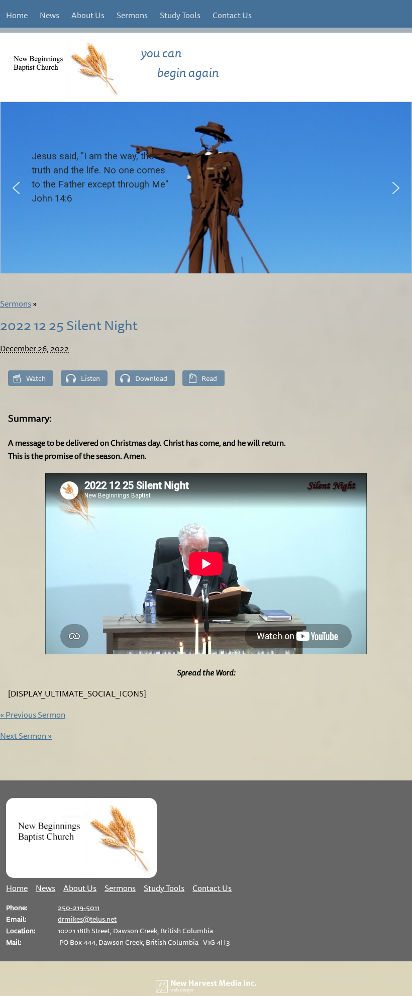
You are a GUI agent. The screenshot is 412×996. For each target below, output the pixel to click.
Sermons (132, 15)
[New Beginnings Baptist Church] (81, 874)
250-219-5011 (78, 907)
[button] (16, 188)
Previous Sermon (32, 714)
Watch (36, 378)
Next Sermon (26, 735)
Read (209, 378)
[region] (206, 187)
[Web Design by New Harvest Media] (206, 989)
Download (151, 378)
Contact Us (232, 15)
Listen (90, 378)
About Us (88, 15)
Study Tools (180, 15)
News (49, 15)
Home (17, 15)
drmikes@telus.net (87, 919)
